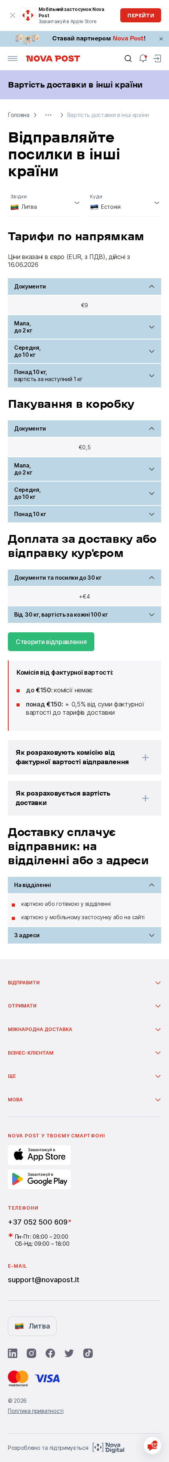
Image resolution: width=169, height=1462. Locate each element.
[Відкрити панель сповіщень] (143, 58)
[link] (84, 39)
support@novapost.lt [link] (43, 1280)
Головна (18, 114)
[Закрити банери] (161, 39)
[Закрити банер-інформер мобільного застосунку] (12, 15)
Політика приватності (36, 1410)
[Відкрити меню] (12, 58)
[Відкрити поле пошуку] (128, 58)
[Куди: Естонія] (124, 203)
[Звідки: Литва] (44, 203)
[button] (48, 115)
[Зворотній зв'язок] (152, 1445)
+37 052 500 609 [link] (38, 1222)
